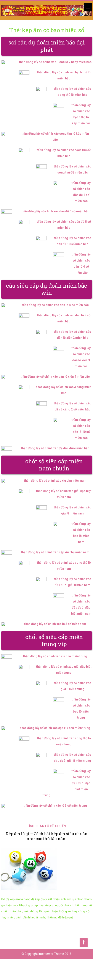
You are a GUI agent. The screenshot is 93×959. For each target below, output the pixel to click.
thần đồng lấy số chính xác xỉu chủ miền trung (55, 656)
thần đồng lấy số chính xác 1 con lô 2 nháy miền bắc (55, 62)
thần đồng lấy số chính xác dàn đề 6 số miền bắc (55, 211)
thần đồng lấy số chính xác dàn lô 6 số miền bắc (55, 305)
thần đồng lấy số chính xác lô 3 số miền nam (55, 624)
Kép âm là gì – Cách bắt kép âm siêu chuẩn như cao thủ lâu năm (47, 836)
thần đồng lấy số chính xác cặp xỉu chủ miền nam (55, 552)
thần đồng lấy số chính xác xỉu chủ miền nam (55, 480)
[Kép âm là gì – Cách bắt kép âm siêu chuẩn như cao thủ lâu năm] (46, 869)
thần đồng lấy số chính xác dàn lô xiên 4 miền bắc (55, 376)
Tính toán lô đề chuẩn (46, 826)
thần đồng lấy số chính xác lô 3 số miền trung (55, 805)
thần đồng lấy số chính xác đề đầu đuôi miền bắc (55, 448)
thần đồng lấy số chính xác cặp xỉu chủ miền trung (55, 728)
